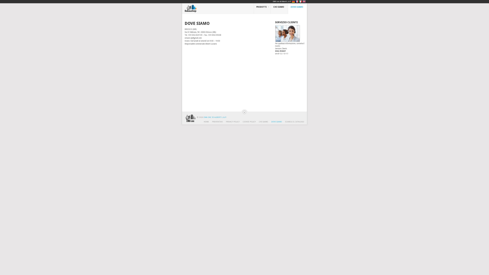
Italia (300, 1)
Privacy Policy (233, 122)
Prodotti (261, 7)
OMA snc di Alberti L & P (214, 117)
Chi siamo (278, 7)
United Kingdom (304, 1)
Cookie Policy (249, 122)
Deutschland (293, 1)
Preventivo (217, 122)
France (296, 1)
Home (206, 122)
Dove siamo (297, 7)
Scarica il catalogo (294, 122)
